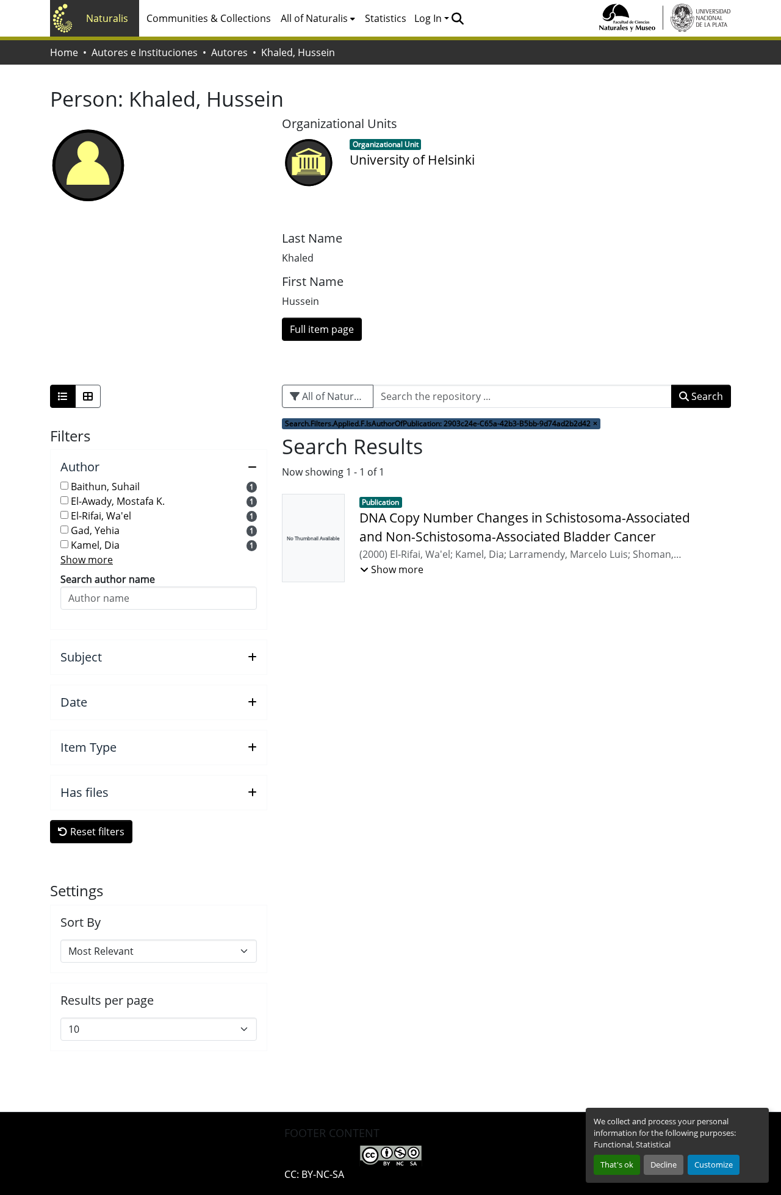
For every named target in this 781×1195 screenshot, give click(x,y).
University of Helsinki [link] (412, 159)
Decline (663, 1164)
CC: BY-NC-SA (314, 1174)
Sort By (80, 922)
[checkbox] (64, 486)
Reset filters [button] (96, 831)
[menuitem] (318, 18)
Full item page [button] (322, 329)
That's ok (616, 1164)
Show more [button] (86, 559)
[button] (457, 18)
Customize (713, 1164)
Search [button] (706, 396)
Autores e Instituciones (145, 52)
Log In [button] (429, 18)
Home (64, 52)
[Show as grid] (88, 396)
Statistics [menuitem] (385, 18)
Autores (229, 52)
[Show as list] (63, 396)
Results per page (107, 1000)
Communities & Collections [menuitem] (208, 18)
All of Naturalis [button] (314, 18)
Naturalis (107, 18)
